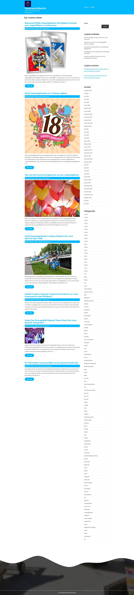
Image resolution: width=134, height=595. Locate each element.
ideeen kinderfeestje (89, 384)
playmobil (86, 464)
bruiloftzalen (87, 315)
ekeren (86, 345)
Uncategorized (88, 503)
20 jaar (86, 238)
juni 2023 (86, 203)
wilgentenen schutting (89, 527)
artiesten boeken (88, 292)
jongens (86, 405)
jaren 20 (86, 393)
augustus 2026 (88, 90)
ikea (85, 387)
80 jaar (86, 280)
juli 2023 (86, 200)
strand (85, 485)
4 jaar (85, 250)
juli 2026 (86, 93)
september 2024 (88, 159)
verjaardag (86, 509)
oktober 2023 (87, 191)
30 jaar (86, 247)
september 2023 (88, 194)
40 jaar (86, 253)
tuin (85, 497)
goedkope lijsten (88, 360)
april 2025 (86, 138)
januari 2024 (87, 182)
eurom (85, 351)
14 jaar (86, 226)
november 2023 (88, 188)
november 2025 (88, 117)
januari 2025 (87, 147)
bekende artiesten (88, 301)
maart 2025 (87, 141)
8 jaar (85, 277)
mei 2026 (86, 99)
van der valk (87, 506)
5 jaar (85, 256)
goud (85, 369)
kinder (85, 411)
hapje (85, 375)
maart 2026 (87, 105)
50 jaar (86, 259)
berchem (86, 306)
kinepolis (86, 423)
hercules (86, 378)
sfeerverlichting (88, 482)
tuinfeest (86, 500)
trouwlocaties (87, 494)
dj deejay (86, 336)
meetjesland (87, 444)
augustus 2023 (88, 197)
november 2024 (88, 153)
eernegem (86, 342)
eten (85, 348)
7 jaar (85, 268)
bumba (86, 318)
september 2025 (88, 123)
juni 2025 (86, 132)
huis (85, 381)
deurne (86, 330)
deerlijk (86, 327)
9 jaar (85, 286)
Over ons (86, 7)
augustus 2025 (88, 126)
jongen (86, 402)
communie (87, 321)
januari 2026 (87, 111)
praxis (85, 467)
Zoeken (86, 23)
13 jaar (86, 223)
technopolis (87, 488)
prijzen (86, 470)
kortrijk (86, 429)
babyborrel (87, 298)
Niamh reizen (87, 75)
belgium (86, 304)
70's (85, 274)
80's (85, 283)
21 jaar (86, 241)
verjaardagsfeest (88, 512)
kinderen (86, 414)
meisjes (86, 450)
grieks (85, 372)
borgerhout (87, 310)
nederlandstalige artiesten (91, 456)
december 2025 (88, 114)
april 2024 (86, 174)
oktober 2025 (87, 120)
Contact (92, 7)
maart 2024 (87, 177)
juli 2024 (86, 165)
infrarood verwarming (89, 390)
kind (85, 408)
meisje (86, 447)
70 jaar (86, 271)
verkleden (86, 515)
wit (85, 539)
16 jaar (86, 232)
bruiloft (86, 312)
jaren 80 (86, 399)
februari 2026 (87, 108)
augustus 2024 (88, 162)
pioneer (86, 459)
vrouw (85, 524)
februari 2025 (87, 144)
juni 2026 (86, 96)
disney (85, 333)
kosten (86, 432)
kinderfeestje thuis (89, 417)
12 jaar (86, 220)
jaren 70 (86, 396)
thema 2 (86, 491)
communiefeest (88, 324)
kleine (85, 426)
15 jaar (86, 229)
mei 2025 (86, 135)
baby (85, 295)
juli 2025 (86, 129)
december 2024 (88, 150)
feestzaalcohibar (88, 69)
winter (85, 533)
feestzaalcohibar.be (35, 8)
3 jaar (85, 244)
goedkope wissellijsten (90, 363)
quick (85, 473)
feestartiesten (87, 354)
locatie (86, 438)
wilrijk (85, 530)
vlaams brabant (88, 518)
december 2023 (88, 185)
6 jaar (85, 262)
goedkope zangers (89, 366)
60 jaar (86, 265)
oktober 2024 (87, 156)
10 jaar (86, 214)
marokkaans (87, 441)
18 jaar (86, 235)
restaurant (86, 476)
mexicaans (87, 453)
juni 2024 (86, 168)
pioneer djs (87, 461)
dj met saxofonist (88, 339)
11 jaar (86, 217)
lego (85, 435)
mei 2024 (86, 171)
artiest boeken (88, 289)
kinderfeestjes (88, 420)
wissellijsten (87, 536)
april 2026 (86, 102)
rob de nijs (87, 479)
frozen (85, 357)
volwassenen (87, 521)
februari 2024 (87, 180)
